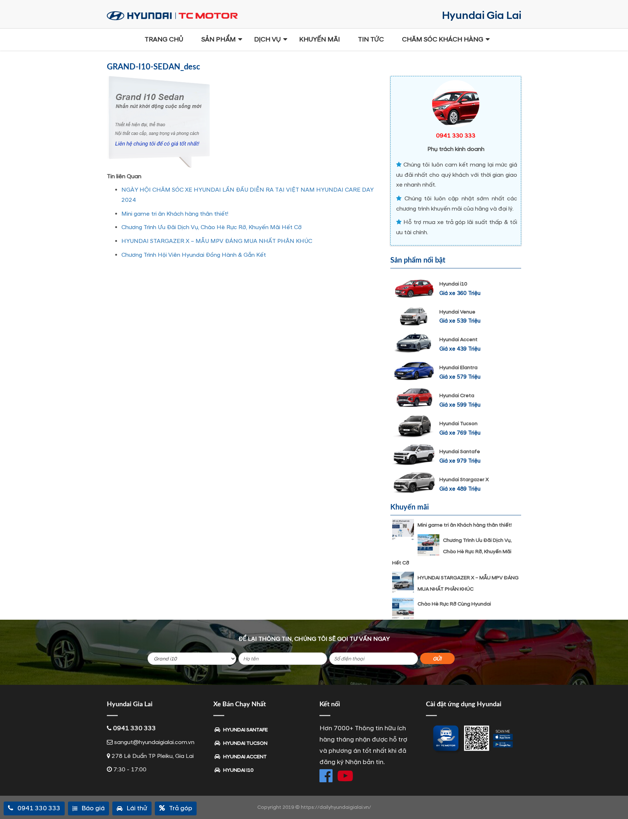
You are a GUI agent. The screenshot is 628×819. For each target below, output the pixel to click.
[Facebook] (326, 775)
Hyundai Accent (458, 339)
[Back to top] (617, 801)
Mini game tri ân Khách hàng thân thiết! (174, 213)
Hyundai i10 (453, 284)
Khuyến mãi (319, 39)
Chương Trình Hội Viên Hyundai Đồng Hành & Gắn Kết (193, 255)
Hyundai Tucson (458, 423)
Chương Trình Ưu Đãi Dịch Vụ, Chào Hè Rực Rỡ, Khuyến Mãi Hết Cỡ (211, 227)
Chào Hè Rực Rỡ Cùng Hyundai (454, 604)
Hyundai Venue (457, 312)
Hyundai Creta (456, 395)
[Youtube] (345, 775)
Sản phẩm (218, 39)
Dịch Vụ (267, 39)
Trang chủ (164, 39)
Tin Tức (371, 39)
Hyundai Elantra (458, 367)
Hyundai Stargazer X (464, 479)
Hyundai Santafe (459, 451)
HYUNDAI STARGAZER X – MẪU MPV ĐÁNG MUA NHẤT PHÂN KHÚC (216, 241)
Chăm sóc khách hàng (442, 39)
